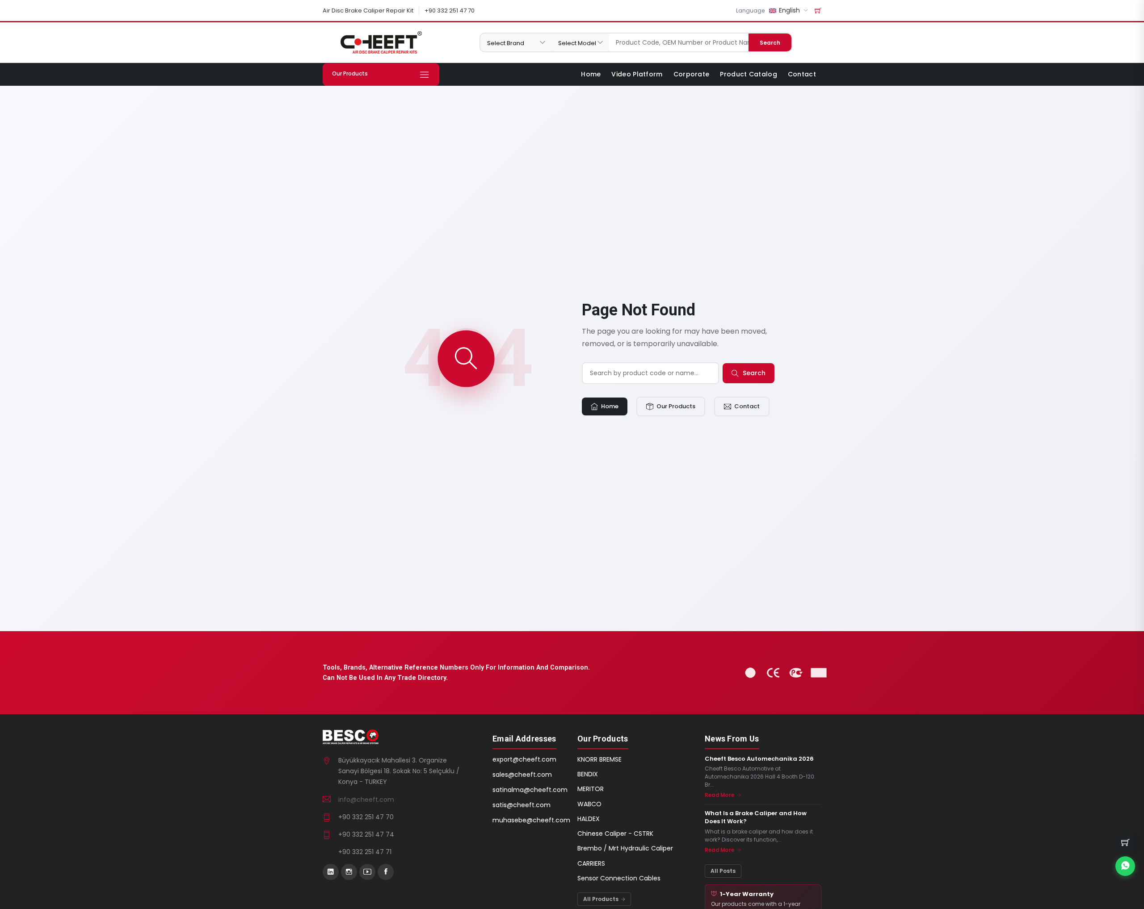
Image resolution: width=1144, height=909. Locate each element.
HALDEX (588, 818)
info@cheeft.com (366, 799)
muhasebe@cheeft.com (531, 820)
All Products (601, 899)
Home (591, 74)
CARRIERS (591, 863)
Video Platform (636, 74)
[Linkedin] (331, 872)
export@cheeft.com (524, 759)
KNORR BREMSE (599, 759)
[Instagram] (349, 872)
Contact (802, 74)
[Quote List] (818, 10)
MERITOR (590, 788)
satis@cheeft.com (521, 804)
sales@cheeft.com (522, 774)
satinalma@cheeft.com (530, 789)
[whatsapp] (1125, 866)
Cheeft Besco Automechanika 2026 (759, 759)
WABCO (589, 804)
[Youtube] (367, 872)
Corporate (691, 74)
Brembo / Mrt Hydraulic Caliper (625, 848)
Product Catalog (748, 74)
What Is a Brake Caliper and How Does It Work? (756, 817)
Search (770, 42)
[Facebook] (386, 872)
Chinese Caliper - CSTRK (615, 833)
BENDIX (587, 774)
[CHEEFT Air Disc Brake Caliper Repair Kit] (381, 42)
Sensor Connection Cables (618, 878)
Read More (720, 795)
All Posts (723, 871)
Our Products (675, 406)
